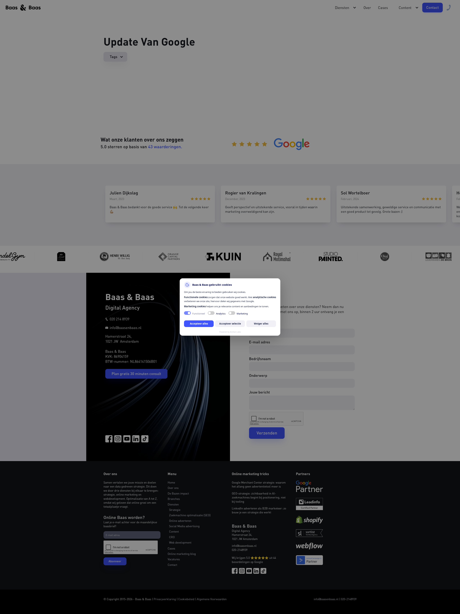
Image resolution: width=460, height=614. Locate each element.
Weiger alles (261, 323)
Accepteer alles (199, 323)
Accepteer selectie (230, 323)
